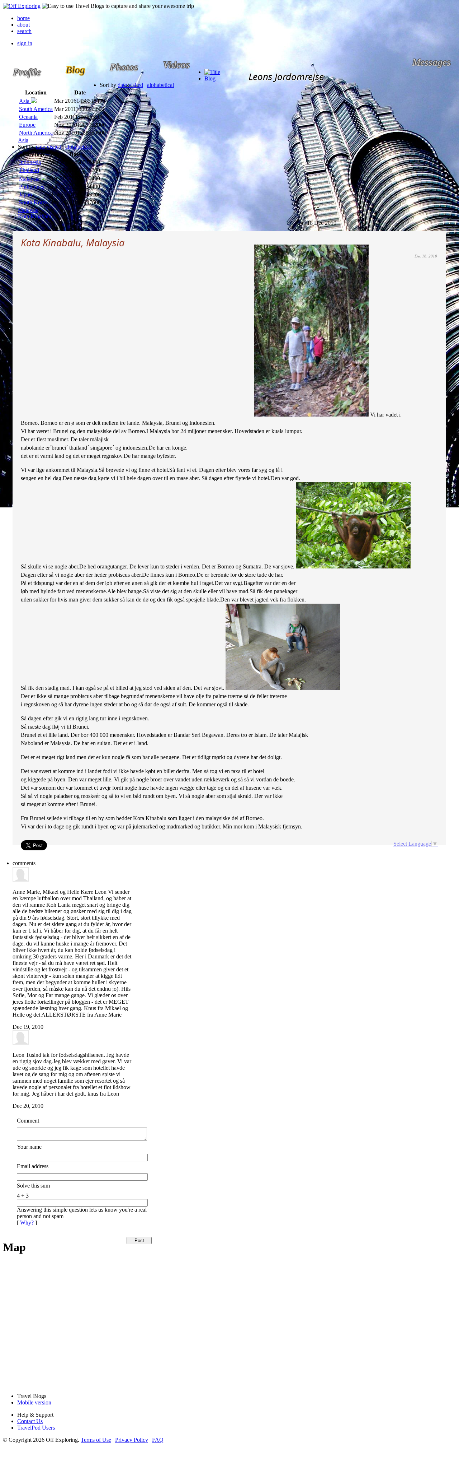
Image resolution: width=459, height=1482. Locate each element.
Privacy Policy (131, 1440)
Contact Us (30, 1421)
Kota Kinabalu (34, 216)
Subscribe (313, 220)
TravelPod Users (36, 1428)
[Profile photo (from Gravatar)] (21, 880)
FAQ (158, 1440)
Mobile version (34, 1402)
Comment (28, 1121)
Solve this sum (33, 1186)
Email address (32, 1166)
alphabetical (160, 85)
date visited (130, 85)
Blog (210, 78)
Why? (27, 1222)
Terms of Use (96, 1440)
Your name (29, 1147)
